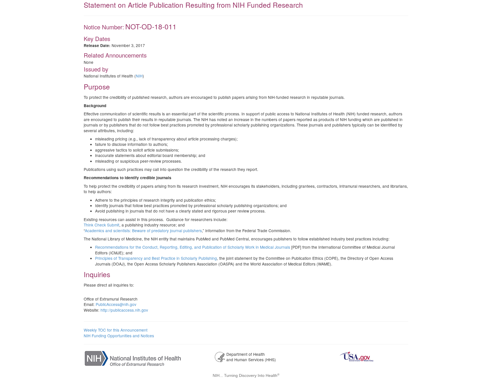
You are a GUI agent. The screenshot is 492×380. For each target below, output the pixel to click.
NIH (139, 76)
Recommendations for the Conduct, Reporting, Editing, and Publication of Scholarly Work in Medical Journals (192, 247)
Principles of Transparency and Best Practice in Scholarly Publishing (156, 258)
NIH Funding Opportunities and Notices (119, 335)
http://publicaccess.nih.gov (124, 310)
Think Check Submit (101, 225)
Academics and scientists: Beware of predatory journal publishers (143, 230)
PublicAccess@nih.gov (116, 304)
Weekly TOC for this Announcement (115, 330)
